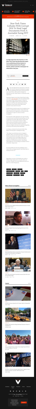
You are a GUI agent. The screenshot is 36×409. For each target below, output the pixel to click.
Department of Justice (10, 171)
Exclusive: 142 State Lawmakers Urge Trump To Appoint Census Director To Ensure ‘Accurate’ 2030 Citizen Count (17, 370)
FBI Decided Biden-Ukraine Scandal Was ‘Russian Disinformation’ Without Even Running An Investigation (18, 252)
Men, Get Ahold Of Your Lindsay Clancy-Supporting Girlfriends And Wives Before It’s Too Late (17, 347)
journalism (22, 173)
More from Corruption (12, 185)
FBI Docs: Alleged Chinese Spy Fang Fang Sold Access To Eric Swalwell (16, 228)
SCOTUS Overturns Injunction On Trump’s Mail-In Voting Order (17, 303)
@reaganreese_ (13, 76)
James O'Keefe (16, 173)
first (26, 171)
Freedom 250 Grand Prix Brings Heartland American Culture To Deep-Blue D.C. (17, 325)
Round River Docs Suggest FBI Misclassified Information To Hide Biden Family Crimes (17, 206)
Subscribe (23, 402)
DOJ (22, 171)
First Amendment (9, 173)
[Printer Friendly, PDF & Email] (25, 84)
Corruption (14, 169)
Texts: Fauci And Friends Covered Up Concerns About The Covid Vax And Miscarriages (17, 275)
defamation (19, 169)
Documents (17, 171)
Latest (7, 283)
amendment (8, 169)
